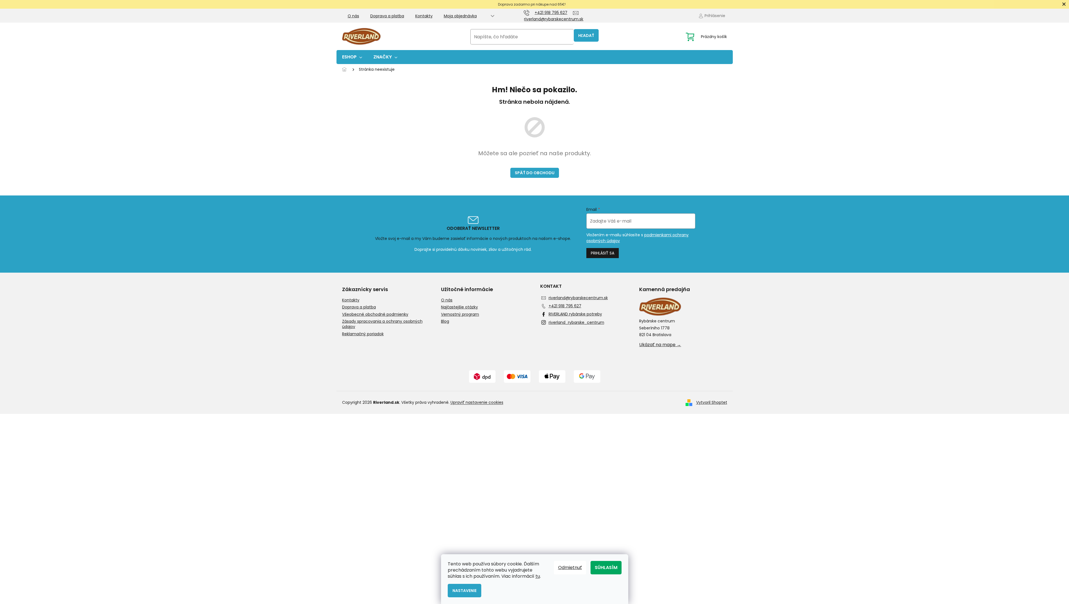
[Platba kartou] (517, 376)
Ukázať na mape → (660, 345)
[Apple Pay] (552, 376)
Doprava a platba (387, 16)
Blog (445, 321)
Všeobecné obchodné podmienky (375, 314)
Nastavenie (464, 590)
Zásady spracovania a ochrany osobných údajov (382, 324)
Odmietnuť (570, 567)
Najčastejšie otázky (459, 307)
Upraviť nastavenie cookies (477, 402)
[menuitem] (352, 57)
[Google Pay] (587, 376)
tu (537, 576)
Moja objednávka (460, 16)
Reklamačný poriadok (363, 334)
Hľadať (586, 35)
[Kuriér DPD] (482, 376)
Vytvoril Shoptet (711, 402)
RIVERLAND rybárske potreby (575, 314)
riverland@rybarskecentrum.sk (578, 298)
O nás (353, 16)
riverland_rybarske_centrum (576, 322)
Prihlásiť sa (602, 253)
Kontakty (424, 16)
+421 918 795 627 (565, 306)
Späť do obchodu (534, 173)
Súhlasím (606, 567)
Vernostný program (460, 314)
